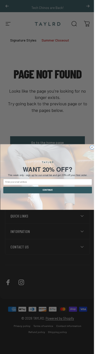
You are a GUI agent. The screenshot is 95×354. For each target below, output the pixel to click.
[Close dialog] (90, 147)
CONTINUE (46, 190)
